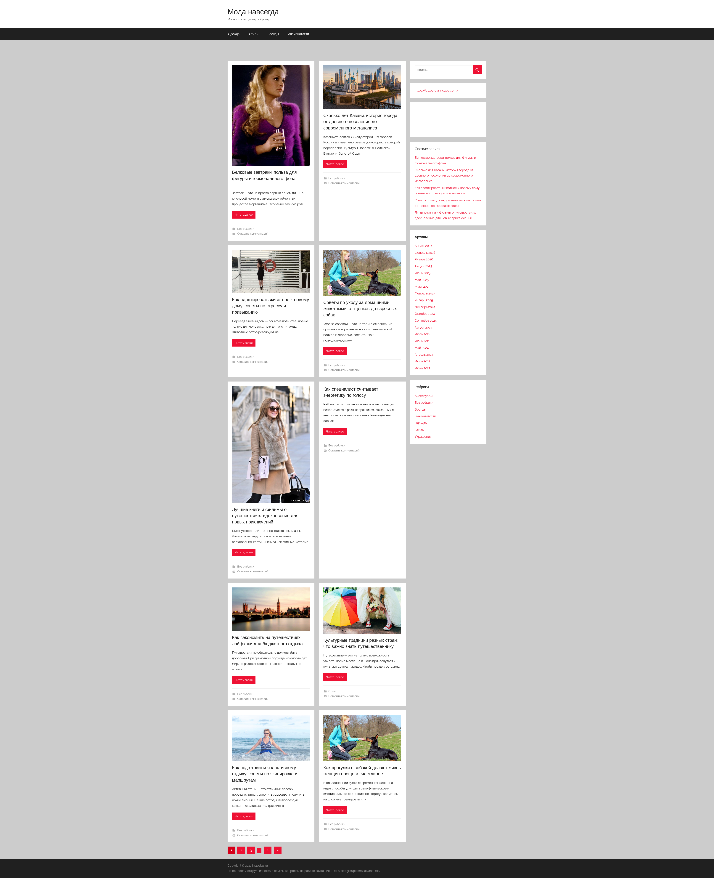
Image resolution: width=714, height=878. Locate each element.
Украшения (423, 436)
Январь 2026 (424, 259)
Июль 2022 (422, 361)
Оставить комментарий (252, 233)
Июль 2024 (422, 334)
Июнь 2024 (422, 341)
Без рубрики (245, 228)
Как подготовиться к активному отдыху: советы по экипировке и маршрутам (264, 774)
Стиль (253, 34)
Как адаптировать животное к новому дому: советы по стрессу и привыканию (270, 306)
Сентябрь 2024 (426, 320)
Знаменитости (298, 34)
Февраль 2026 (425, 252)
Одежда (233, 34)
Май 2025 (422, 280)
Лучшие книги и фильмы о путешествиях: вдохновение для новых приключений (265, 516)
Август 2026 (423, 246)
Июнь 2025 (422, 273)
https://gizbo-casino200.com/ (436, 90)
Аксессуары (424, 396)
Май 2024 (422, 348)
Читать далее (244, 214)
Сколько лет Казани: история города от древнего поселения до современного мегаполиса (360, 122)
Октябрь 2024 (425, 313)
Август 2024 (423, 327)
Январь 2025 (424, 300)
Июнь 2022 (422, 368)
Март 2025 (422, 286)
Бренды (273, 34)
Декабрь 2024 (425, 307)
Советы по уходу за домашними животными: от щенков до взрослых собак (360, 308)
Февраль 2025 (425, 293)
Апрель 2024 (424, 354)
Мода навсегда (253, 11)
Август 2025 (423, 266)
